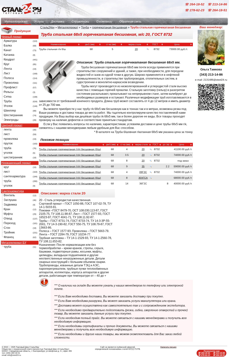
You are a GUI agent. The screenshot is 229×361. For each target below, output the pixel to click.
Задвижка (10, 204)
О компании (104, 21)
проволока (11, 138)
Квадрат (9, 59)
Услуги (39, 21)
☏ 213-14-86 (217, 4)
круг (6, 167)
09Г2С (143, 172)
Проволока (11, 82)
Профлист (10, 87)
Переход (9, 223)
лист (7, 134)
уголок (8, 152)
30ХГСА (143, 177)
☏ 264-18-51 (217, 10)
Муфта (8, 213)
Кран (7, 209)
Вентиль (9, 195)
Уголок (8, 105)
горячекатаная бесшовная (109, 27)
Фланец (9, 237)
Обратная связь (130, 21)
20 (136, 49)
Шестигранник (13, 115)
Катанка (9, 54)
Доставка (57, 21)
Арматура (10, 40)
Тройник (9, 232)
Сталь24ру (47, 27)
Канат (7, 50)
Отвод (8, 218)
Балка (8, 45)
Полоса (9, 78)
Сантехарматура (12, 191)
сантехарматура (14, 176)
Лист (7, 73)
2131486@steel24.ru (215, 79)
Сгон (7, 227)
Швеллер (10, 110)
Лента (8, 68)
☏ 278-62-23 (195, 10)
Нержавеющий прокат (16, 163)
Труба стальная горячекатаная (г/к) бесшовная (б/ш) (70, 149)
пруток (8, 143)
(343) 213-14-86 (211, 74)
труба (7, 148)
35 (143, 166)
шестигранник (13, 157)
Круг (6, 64)
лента (7, 129)
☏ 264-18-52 (195, 4)
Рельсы (9, 91)
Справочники (80, 21)
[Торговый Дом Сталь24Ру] (21, 16)
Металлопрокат (15, 21)
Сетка (7, 96)
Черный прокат (11, 36)
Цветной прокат (11, 125)
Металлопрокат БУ (13, 242)
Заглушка (10, 199)
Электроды (11, 119)
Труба (8, 101)
